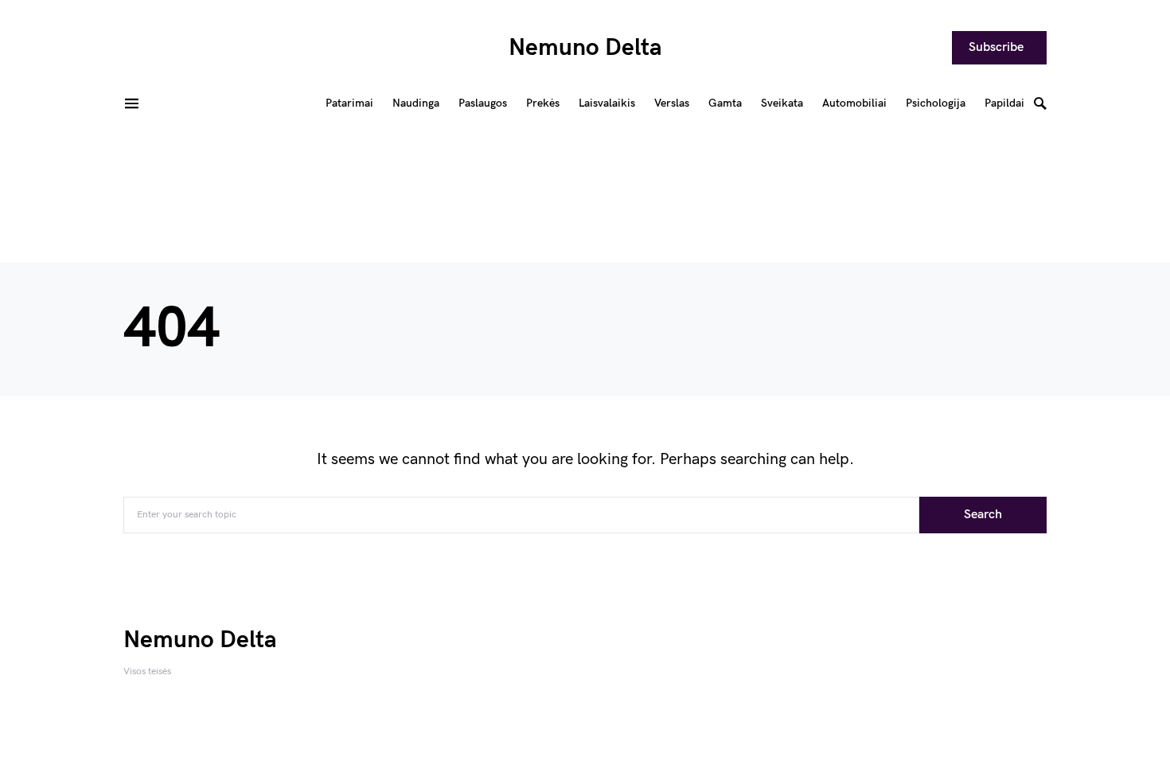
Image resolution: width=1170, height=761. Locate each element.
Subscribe (996, 47)
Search (983, 514)
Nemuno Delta (585, 47)
